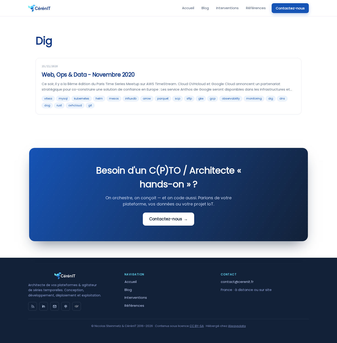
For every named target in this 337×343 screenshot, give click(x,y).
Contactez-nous (290, 8)
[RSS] (32, 306)
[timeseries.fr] (76, 306)
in (43, 306)
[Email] (54, 306)
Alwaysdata (237, 326)
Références (256, 8)
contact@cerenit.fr (237, 281)
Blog (205, 8)
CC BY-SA (197, 326)
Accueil (188, 8)
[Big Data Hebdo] (65, 306)
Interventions (227, 8)
